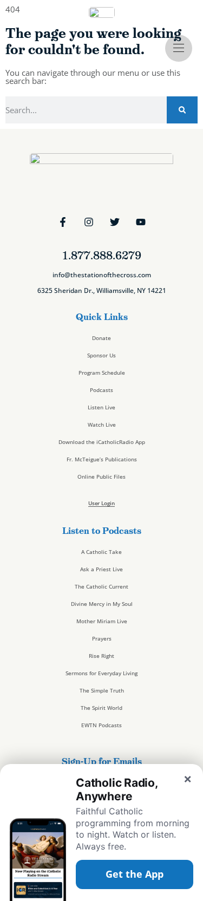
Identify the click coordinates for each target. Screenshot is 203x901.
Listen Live (101, 407)
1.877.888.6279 (101, 256)
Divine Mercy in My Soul (102, 604)
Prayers (102, 638)
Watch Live (102, 424)
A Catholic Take (101, 552)
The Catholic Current (101, 586)
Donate (101, 338)
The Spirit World (101, 707)
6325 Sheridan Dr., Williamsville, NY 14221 (101, 290)
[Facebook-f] (63, 222)
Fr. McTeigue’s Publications (102, 459)
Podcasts (101, 390)
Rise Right (101, 656)
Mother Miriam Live (101, 621)
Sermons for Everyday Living (101, 673)
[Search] (182, 109)
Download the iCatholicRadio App (101, 442)
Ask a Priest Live (101, 569)
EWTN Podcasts (101, 725)
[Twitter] (115, 222)
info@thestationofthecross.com (102, 275)
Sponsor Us (101, 355)
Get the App (134, 873)
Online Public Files (101, 476)
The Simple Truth (102, 690)
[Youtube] (140, 222)
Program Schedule (101, 372)
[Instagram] (89, 222)
